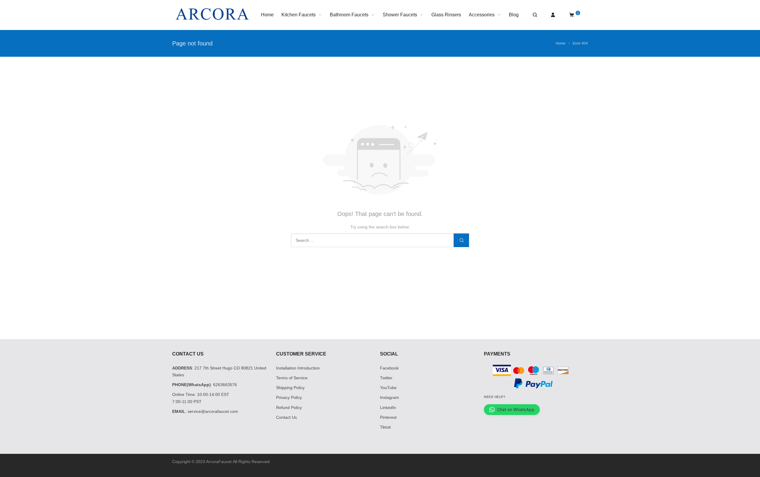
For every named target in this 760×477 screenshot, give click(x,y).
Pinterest (388, 417)
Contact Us (286, 417)
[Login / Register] (553, 15)
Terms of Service (292, 377)
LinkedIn (388, 407)
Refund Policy (289, 407)
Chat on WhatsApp (515, 409)
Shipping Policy (290, 387)
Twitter (386, 377)
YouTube (388, 387)
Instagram (389, 397)
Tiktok (385, 427)
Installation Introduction (298, 368)
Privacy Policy (289, 397)
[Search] (534, 15)
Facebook (389, 368)
